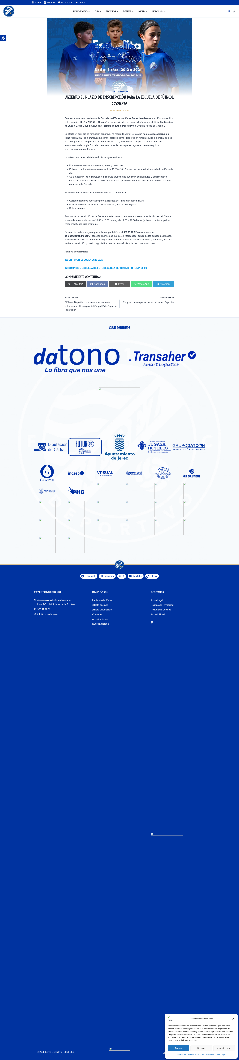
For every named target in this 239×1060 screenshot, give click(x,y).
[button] (233, 1018)
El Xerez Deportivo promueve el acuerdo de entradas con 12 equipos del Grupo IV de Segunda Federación (90, 304)
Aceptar (178, 1048)
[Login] (234, 11)
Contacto (97, 614)
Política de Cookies (185, 1055)
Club (113, 91)
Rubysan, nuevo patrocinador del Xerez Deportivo (148, 300)
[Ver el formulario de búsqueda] (229, 11)
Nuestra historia (100, 624)
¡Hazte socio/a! (100, 605)
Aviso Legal (220, 1055)
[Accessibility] (3, 38)
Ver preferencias (224, 1048)
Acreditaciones (100, 619)
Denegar (201, 1048)
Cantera (123, 91)
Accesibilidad (158, 614)
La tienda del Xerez (102, 600)
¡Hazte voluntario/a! (102, 609)
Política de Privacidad (204, 1055)
